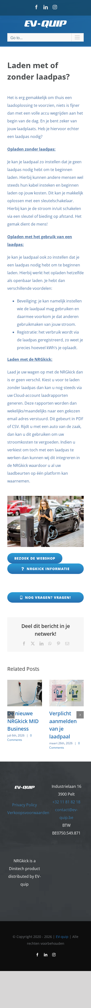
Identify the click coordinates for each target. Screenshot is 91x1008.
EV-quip (62, 936)
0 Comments (19, 737)
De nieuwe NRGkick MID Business (23, 721)
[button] (11, 714)
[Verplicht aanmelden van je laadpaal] (66, 682)
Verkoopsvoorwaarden (28, 812)
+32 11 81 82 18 (66, 802)
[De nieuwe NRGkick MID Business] (24, 682)
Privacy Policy (24, 805)
